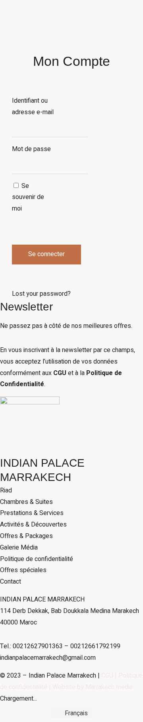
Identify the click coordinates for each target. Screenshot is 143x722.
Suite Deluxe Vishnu (66, 211)
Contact (115, 291)
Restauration (86, 291)
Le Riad (10, 188)
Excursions (15, 257)
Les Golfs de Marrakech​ (33, 269)
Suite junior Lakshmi (66, 200)
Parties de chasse (25, 280)
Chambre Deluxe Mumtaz (74, 177)
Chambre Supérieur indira (73, 165)
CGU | (109, 675)
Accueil (10, 177)
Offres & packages (26, 291)
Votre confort (18, 200)
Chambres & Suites (65, 154)
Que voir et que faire (28, 234)
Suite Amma (55, 188)
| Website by (66, 687)
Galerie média (18, 211)
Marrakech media (109, 687)
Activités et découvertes (34, 223)
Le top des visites (25, 246)
